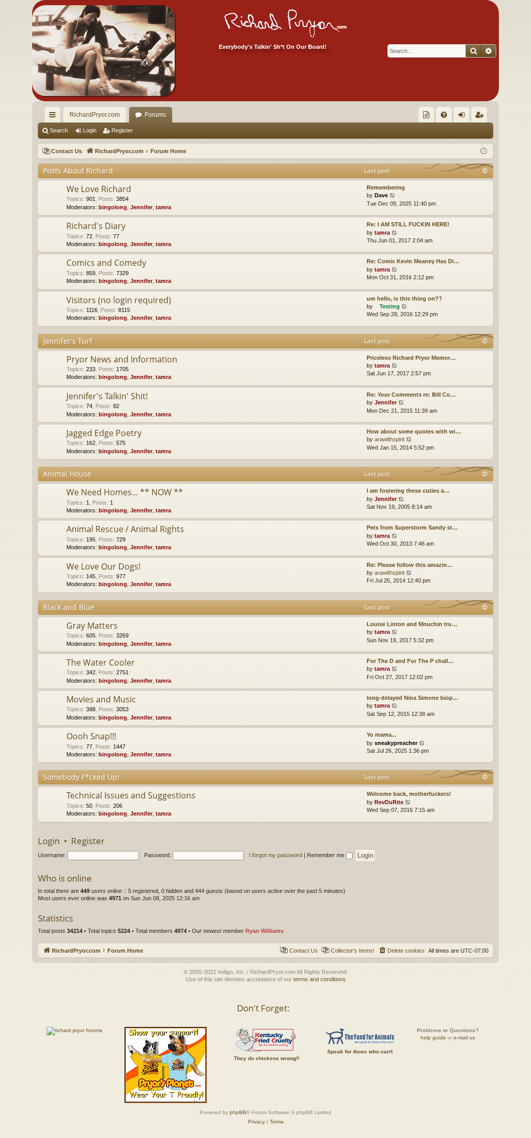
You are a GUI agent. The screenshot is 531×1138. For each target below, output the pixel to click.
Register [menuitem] (481, 117)
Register (122, 130)
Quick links (54, 117)
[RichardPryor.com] (103, 50)
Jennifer (141, 207)
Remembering (386, 187)
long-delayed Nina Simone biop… (412, 698)
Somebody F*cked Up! (81, 777)
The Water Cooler (100, 662)
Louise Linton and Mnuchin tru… (412, 624)
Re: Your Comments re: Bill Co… (411, 394)
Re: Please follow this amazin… (410, 565)
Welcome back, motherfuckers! (409, 794)
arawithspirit (389, 439)
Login (89, 130)
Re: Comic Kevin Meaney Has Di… (413, 261)
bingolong (113, 207)
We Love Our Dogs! (103, 566)
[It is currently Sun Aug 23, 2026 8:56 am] (483, 151)
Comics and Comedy (106, 262)
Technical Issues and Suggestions (130, 795)
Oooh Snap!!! (91, 736)
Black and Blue (68, 607)
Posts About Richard (78, 170)
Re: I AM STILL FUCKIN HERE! (408, 224)
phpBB (238, 1112)
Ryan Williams (264, 931)
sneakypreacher (395, 743)
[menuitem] (426, 115)
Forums (155, 114)
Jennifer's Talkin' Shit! (107, 396)
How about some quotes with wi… (414, 431)
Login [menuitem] (463, 117)
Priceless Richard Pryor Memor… (411, 358)
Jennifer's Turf (67, 341)
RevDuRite (388, 802)
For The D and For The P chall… (410, 661)
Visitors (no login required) (118, 300)
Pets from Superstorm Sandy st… (412, 527)
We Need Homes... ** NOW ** (124, 492)
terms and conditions (320, 979)
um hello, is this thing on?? (404, 298)
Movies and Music (101, 699)
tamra (163, 207)
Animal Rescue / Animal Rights (125, 529)
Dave (381, 195)
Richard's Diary (95, 226)
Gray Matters (92, 625)
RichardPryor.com (94, 114)
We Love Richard (98, 189)
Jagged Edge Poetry (104, 433)
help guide (433, 1037)
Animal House (67, 474)
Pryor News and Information (121, 359)
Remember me (326, 855)
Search (59, 130)
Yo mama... (381, 734)
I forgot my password (275, 855)
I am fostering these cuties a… (408, 490)
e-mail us (464, 1037)
